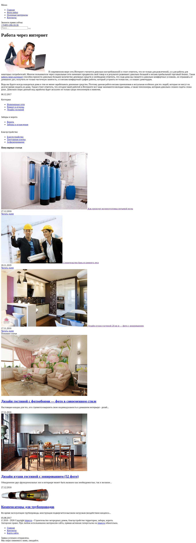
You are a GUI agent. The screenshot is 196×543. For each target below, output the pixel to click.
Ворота (10, 122)
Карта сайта (13, 533)
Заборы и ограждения (17, 124)
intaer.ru (28, 520)
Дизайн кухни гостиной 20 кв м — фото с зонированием (116, 326)
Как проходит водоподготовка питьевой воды (110, 208)
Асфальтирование (15, 142)
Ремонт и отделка (15, 107)
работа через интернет (12, 77)
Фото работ (12, 12)
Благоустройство (15, 137)
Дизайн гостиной (15, 109)
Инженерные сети (16, 104)
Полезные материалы (17, 15)
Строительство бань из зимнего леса (81, 262)
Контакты (12, 17)
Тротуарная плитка (16, 139)
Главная (11, 10)
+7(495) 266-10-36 (10, 25)
